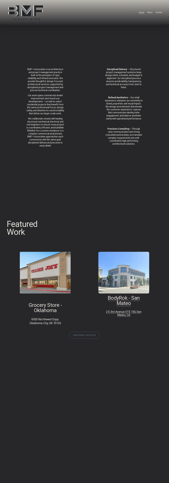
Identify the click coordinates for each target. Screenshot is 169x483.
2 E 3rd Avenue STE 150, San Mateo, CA (123, 313)
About (149, 12)
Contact (159, 12)
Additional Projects (84, 335)
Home (141, 12)
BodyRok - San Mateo (124, 300)
